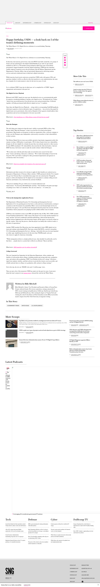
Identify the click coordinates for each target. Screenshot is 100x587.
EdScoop (56, 22)
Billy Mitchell (11, 48)
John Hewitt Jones (25, 342)
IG (89, 581)
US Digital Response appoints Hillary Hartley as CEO (79, 340)
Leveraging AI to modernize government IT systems (27, 514)
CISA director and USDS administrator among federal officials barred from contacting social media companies (80, 331)
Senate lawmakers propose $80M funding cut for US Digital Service (81, 321)
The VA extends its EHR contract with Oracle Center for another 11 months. (8, 380)
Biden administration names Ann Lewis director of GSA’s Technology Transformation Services (80, 350)
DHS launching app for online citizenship (25, 247)
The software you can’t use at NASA (83, 81)
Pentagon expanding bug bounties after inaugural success (29, 164)
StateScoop (47, 22)
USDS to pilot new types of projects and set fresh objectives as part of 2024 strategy (42, 330)
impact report (27, 273)
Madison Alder (82, 152)
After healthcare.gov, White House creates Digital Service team (31, 117)
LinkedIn (88, 581)
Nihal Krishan (29, 326)
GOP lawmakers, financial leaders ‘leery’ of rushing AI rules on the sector (84, 161)
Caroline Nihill (89, 95)
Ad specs (84, 571)
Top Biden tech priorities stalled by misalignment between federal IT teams (40, 321)
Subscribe (89, 28)
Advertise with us (87, 568)
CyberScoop (37, 22)
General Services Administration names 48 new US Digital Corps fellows (39, 340)
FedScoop (10, 22)
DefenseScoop (27, 22)
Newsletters (85, 565)
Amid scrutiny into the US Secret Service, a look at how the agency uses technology (82, 91)
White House (25, 305)
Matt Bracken (82, 166)
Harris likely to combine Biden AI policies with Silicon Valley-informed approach (85, 148)
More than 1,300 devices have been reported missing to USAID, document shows (85, 137)
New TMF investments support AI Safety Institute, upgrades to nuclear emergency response (84, 199)
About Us (8, 577)
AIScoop (17, 22)
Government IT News (13, 305)
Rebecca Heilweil (79, 84)
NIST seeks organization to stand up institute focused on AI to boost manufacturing (85, 186)
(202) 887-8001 (85, 575)
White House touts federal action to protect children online (83, 101)
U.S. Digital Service (37, 305)
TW (85, 581)
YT (92, 581)
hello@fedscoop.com (88, 578)
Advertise (90, 22)
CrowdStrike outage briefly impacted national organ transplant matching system (85, 173)
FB (82, 581)
